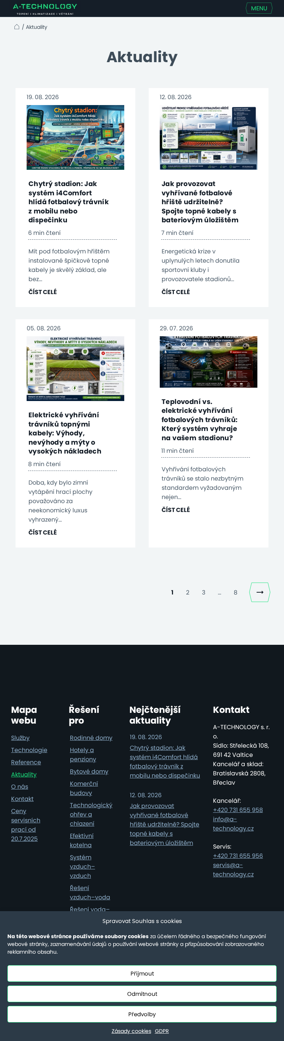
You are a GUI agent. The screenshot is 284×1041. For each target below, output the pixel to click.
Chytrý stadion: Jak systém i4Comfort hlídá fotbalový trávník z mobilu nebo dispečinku (68, 202)
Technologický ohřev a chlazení (91, 814)
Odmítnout (142, 994)
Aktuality (24, 774)
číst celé (42, 292)
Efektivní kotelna (82, 840)
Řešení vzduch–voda (90, 893)
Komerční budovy (84, 788)
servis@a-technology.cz (233, 870)
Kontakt (22, 799)
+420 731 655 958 (238, 810)
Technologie (29, 750)
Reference (26, 762)
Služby (20, 738)
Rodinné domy (91, 738)
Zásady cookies (131, 1031)
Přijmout (142, 973)
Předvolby (142, 1014)
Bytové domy (89, 771)
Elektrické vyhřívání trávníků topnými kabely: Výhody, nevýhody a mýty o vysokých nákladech (64, 433)
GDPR (162, 1031)
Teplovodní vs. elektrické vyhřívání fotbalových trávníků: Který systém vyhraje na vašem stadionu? (199, 419)
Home (15, 26)
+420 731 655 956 (238, 856)
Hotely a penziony (83, 755)
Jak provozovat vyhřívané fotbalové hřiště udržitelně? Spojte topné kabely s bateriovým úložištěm (200, 202)
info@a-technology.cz (233, 824)
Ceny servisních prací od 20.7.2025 (25, 825)
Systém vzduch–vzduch (82, 866)
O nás (19, 786)
